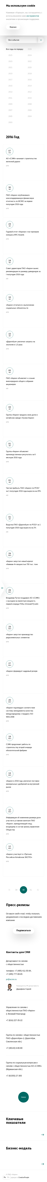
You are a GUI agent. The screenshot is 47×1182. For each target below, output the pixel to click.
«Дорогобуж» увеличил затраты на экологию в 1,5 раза (23, 345)
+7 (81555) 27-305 (14, 1076)
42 (38, 890)
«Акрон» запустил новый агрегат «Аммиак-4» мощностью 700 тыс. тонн (23, 565)
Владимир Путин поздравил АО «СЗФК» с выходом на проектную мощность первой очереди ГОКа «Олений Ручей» (23, 601)
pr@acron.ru (11, 979)
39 (16, 890)
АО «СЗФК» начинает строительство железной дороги (23, 162)
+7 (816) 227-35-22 (14, 1020)
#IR (7, 279)
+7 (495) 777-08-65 (14, 974)
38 (9, 890)
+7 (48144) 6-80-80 (14, 1048)
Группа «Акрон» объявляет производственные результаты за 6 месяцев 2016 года (23, 455)
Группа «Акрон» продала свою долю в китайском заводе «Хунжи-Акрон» (23, 418)
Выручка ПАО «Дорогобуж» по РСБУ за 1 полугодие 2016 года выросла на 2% (23, 528)
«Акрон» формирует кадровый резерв (23, 675)
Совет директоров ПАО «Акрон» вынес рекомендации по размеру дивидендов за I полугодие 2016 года (23, 272)
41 (31, 890)
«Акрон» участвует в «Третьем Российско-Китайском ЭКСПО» (23, 858)
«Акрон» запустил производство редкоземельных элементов (23, 638)
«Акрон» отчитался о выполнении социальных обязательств (23, 309)
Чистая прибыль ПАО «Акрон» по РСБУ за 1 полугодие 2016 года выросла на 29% (23, 492)
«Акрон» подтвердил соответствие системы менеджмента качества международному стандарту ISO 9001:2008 (23, 711)
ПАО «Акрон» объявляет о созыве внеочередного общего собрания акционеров (23, 382)
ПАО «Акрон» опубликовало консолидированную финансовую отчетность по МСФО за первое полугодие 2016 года (23, 199)
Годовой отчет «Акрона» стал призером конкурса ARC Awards (23, 235)
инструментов (33, 16)
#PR (7, 166)
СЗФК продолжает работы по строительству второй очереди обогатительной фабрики (23, 748)
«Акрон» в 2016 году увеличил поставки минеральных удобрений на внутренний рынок (23, 785)
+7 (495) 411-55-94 (23, 971)
